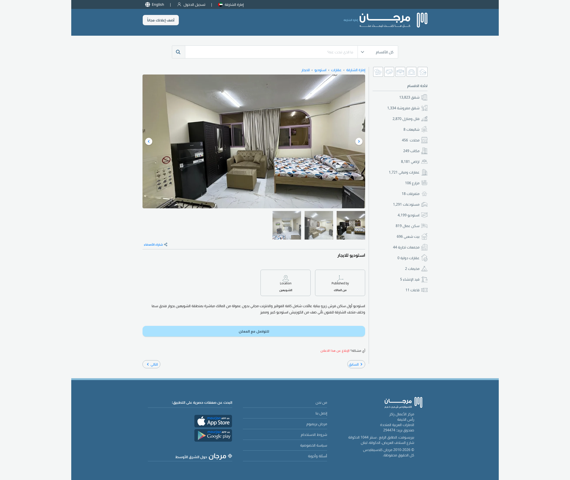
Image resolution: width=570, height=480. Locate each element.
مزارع (412, 182)
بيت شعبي (408, 236)
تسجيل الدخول (194, 4)
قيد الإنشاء (409, 279)
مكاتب (411, 150)
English (158, 4)
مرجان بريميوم (316, 423)
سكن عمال (407, 225)
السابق (354, 364)
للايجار (305, 69)
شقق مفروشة (403, 108)
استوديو (408, 215)
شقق (409, 97)
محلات (410, 140)
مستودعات (406, 204)
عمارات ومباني (404, 172)
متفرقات (410, 193)
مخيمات (412, 268)
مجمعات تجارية (406, 247)
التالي (154, 364)
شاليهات (411, 129)
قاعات (412, 290)
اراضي (410, 161)
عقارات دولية (408, 257)
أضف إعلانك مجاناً (160, 20)
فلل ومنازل (406, 118)
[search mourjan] (178, 52)
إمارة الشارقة (234, 4)
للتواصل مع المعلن (254, 331)
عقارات (336, 69)
